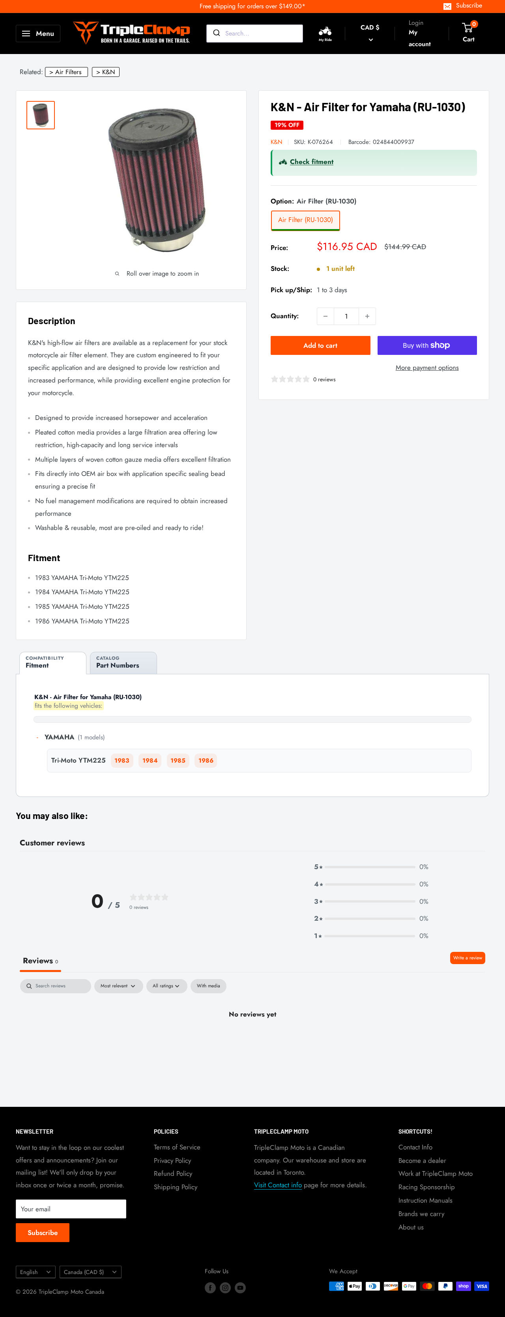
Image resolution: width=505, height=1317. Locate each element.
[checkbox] (208, 986)
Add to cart (320, 345)
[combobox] (254, 33)
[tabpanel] (252, 1041)
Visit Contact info (278, 1185)
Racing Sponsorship (426, 1187)
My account (420, 38)
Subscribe (469, 5)
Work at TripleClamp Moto (435, 1173)
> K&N (105, 71)
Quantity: (285, 316)
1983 (121, 760)
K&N (276, 141)
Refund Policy (173, 1173)
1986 (205, 760)
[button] (371, 867)
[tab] (52, 663)
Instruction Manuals (425, 1200)
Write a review (467, 957)
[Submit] (216, 33)
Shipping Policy (175, 1187)
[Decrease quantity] (325, 316)
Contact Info (415, 1147)
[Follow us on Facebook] (210, 1287)
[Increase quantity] (367, 316)
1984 (150, 760)
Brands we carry (421, 1213)
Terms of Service (177, 1147)
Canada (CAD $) (84, 1272)
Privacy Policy (172, 1160)
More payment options (427, 367)
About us (411, 1227)
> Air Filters (65, 71)
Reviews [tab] (40, 960)
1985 (177, 760)
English (29, 1272)
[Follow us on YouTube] (240, 1287)
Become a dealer (422, 1160)
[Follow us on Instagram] (225, 1287)
